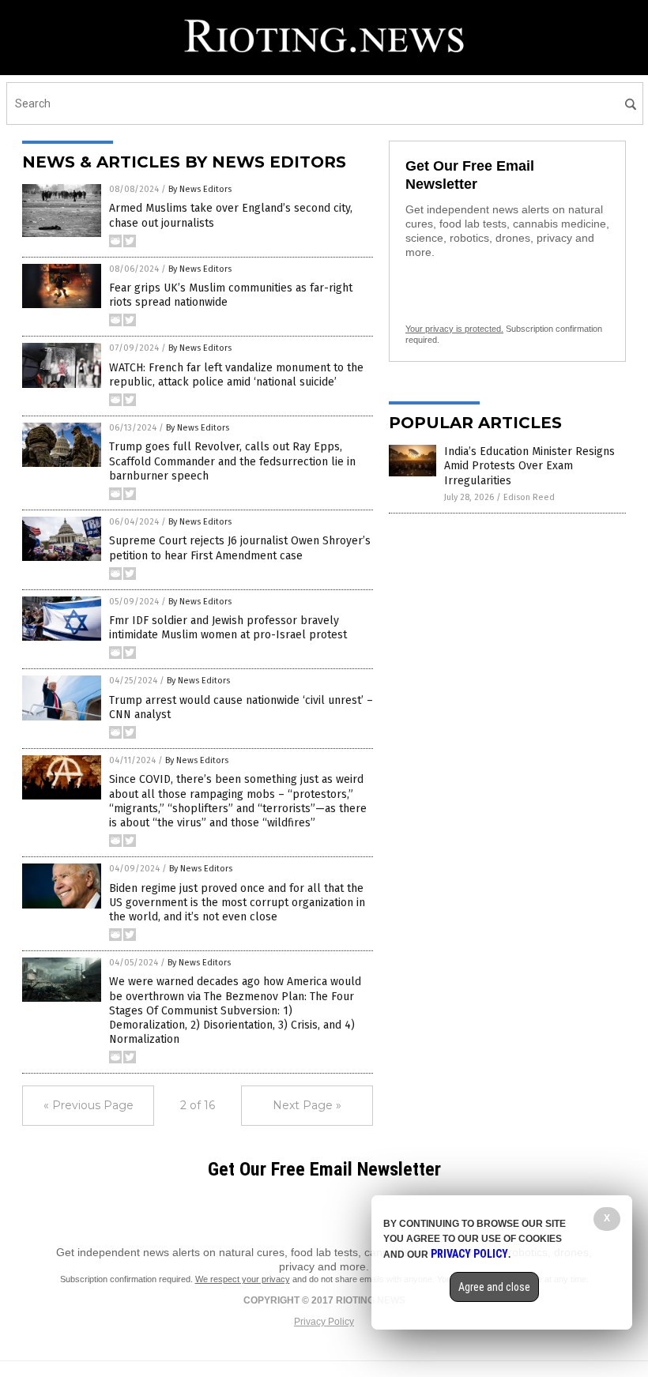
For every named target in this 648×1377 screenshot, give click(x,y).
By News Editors (200, 189)
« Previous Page (88, 1105)
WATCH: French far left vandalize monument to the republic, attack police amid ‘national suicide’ (236, 375)
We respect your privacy (242, 1279)
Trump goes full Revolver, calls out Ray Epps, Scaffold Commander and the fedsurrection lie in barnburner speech (232, 461)
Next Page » (307, 1105)
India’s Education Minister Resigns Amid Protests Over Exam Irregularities (529, 466)
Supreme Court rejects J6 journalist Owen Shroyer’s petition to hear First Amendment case (240, 548)
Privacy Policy (324, 1321)
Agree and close (494, 1287)
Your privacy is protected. (454, 328)
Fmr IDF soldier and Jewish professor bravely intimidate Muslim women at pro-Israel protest (228, 627)
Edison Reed (529, 497)
